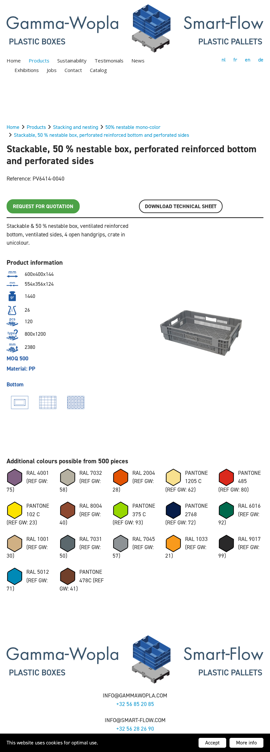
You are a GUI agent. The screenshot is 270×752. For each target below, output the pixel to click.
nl (224, 59)
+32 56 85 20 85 (135, 704)
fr (235, 59)
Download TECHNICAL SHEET (181, 206)
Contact (73, 70)
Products (39, 60)
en (247, 59)
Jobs (52, 70)
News (138, 60)
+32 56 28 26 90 (135, 728)
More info (246, 742)
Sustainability (72, 60)
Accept (212, 742)
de (260, 59)
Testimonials (108, 60)
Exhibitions (26, 70)
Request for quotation (43, 206)
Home (14, 60)
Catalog (98, 70)
